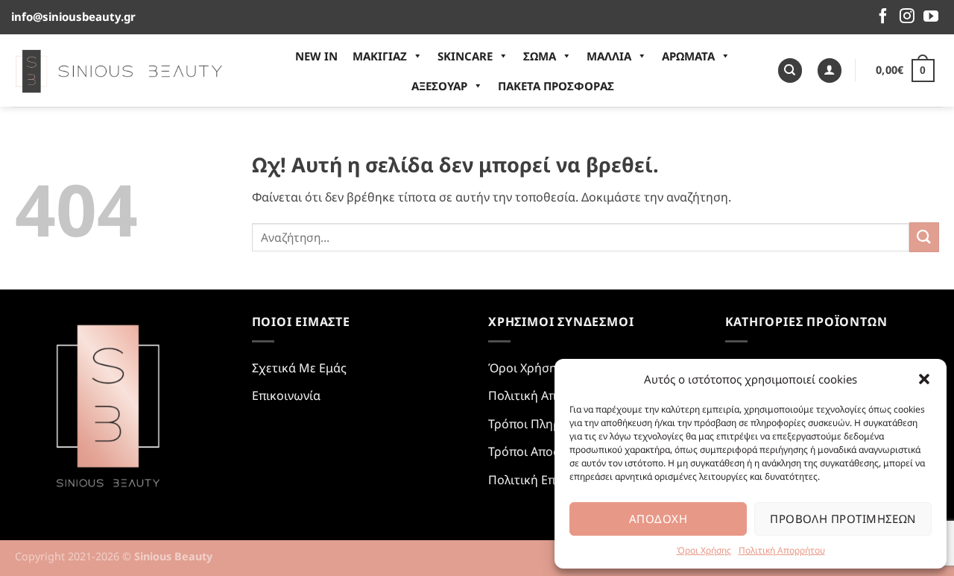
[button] (924, 379)
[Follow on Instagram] (907, 17)
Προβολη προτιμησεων (843, 518)
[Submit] (924, 236)
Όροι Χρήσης (704, 550)
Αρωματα (688, 55)
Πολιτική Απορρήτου (782, 550)
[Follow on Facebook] (883, 17)
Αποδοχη (658, 518)
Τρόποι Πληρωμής (539, 424)
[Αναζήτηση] (790, 70)
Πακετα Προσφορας (556, 85)
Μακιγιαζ (380, 55)
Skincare (465, 55)
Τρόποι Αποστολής (540, 451)
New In (316, 55)
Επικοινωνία (286, 395)
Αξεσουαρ (439, 85)
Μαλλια (609, 55)
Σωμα (539, 55)
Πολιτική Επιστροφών (550, 480)
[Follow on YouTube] (930, 17)
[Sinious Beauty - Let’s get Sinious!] (119, 70)
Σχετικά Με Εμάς (299, 368)
